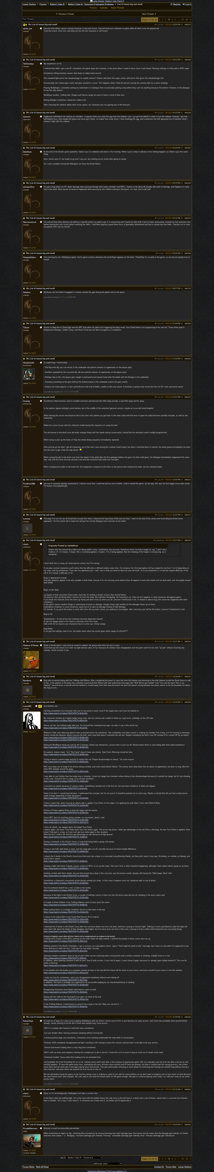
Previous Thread (66, 14)
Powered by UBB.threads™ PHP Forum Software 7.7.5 (107, 1171)
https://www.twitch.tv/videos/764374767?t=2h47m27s (66, 822)
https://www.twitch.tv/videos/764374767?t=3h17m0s (65, 980)
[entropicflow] (32, 209)
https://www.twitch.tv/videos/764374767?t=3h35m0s (65, 992)
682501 (188, 1089)
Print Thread (28, 19)
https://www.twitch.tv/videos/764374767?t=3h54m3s (65, 1007)
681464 (188, 148)
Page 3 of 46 (148, 19)
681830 (188, 323)
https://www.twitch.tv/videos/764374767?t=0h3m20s (65, 713)
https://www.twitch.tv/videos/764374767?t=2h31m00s (66, 897)
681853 (188, 359)
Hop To (63, 1158)
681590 (188, 253)
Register (177, 4)
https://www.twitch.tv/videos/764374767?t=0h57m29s (66, 771)
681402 (188, 60)
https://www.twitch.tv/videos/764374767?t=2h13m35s (66, 740)
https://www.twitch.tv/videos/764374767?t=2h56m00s (66, 922)
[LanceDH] (31, 728)
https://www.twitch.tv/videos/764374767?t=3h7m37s (65, 965)
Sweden (33, 1153)
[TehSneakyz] (32, 86)
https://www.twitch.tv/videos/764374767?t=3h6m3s (65, 958)
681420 (188, 113)
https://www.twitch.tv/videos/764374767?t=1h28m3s (65, 837)
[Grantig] (32, 423)
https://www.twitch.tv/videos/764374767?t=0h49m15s (66, 754)
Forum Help (171, 1167)
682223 (188, 480)
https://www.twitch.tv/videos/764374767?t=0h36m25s (66, 737)
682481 (188, 1017)
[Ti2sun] (32, 350)
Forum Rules (28, 1167)
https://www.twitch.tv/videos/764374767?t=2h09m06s (66, 868)
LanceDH (160, 24)
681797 (188, 288)
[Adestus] (32, 315)
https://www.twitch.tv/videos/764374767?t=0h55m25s (66, 762)
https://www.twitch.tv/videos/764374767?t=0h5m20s (65, 720)
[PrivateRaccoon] (32, 1146)
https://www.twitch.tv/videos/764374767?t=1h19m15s (66, 813)
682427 (188, 676)
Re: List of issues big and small (43, 24)
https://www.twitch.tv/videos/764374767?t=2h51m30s (66, 919)
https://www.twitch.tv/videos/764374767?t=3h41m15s (66, 999)
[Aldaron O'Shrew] (31, 668)
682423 (188, 540)
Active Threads (117, 8)
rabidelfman (159, 540)
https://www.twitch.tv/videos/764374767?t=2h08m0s (65, 861)
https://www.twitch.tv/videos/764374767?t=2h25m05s (66, 890)
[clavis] (32, 567)
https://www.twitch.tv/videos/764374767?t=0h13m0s (65, 728)
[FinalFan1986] (32, 506)
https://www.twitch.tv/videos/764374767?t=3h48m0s (65, 905)
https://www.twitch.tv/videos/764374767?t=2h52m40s (66, 931)
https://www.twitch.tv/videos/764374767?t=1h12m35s (66, 798)
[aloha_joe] (32, 51)
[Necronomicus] (32, 244)
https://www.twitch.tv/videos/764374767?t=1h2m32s (65, 788)
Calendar (104, 8)
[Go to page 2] (159, 19)
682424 (188, 641)
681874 (188, 397)
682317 (188, 515)
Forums (43, 4)
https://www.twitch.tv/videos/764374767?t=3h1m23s (65, 951)
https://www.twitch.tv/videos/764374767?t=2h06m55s (66, 851)
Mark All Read (42, 1167)
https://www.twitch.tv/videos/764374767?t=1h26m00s (66, 820)
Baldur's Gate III (57, 4)
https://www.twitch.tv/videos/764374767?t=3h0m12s (65, 941)
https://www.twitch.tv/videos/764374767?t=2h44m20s (66, 912)
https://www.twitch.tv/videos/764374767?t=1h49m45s (66, 844)
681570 (188, 218)
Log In (188, 4)
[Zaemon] (32, 139)
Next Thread (148, 14)
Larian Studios (29, 4)
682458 (188, 702)
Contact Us (159, 1167)
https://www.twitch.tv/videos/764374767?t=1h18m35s (66, 805)
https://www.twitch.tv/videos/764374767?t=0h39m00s (66, 747)
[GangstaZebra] (32, 279)
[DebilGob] (32, 174)
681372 (188, 24)
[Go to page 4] (190, 19)
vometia (161, 253)
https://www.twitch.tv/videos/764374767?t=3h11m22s (66, 973)
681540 (188, 183)
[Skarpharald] (29, 379)
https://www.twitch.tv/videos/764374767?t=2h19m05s (66, 883)
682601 (188, 1124)
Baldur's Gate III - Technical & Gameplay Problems (91, 4)
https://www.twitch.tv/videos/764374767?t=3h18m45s (66, 985)
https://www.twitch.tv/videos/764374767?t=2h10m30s (66, 876)
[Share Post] (181, 24)
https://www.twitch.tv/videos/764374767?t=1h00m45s (66, 781)
